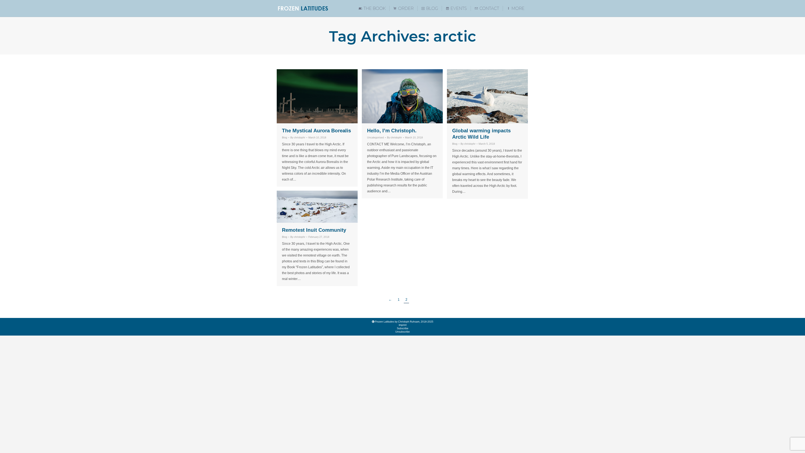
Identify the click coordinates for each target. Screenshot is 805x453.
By (297, 137)
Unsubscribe (402, 331)
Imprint (402, 325)
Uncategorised (375, 137)
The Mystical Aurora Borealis (316, 130)
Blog (284, 137)
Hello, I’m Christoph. (392, 130)
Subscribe (402, 328)
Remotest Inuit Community (314, 230)
